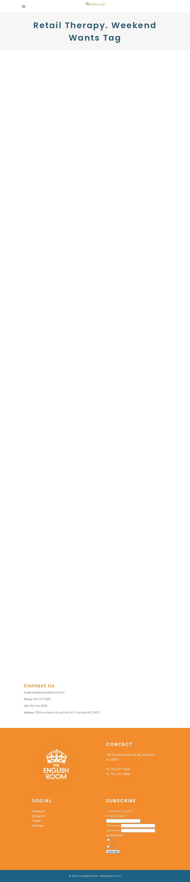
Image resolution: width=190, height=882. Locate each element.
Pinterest (38, 825)
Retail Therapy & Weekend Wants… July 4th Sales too (56, 142)
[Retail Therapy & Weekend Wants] (133, 90)
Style (136, 282)
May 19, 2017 (106, 525)
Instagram (38, 816)
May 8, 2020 (107, 391)
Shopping (40, 152)
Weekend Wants (150, 282)
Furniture (115, 476)
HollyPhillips (60, 152)
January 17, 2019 (108, 455)
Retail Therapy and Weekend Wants (132, 604)
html (113, 840)
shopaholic (115, 554)
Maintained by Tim (110, 876)
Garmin (104, 619)
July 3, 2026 (30, 132)
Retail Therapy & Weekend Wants (129, 143)
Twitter (36, 821)
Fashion (28, 152)
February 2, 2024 (109, 253)
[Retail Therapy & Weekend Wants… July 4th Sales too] (57, 90)
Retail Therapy (128, 278)
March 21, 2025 (108, 132)
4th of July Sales (33, 157)
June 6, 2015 (106, 594)
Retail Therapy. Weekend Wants (63, 157)
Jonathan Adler (119, 619)
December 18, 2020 (110, 322)
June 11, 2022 (31, 606)
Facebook (38, 811)
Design (104, 278)
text (112, 847)
